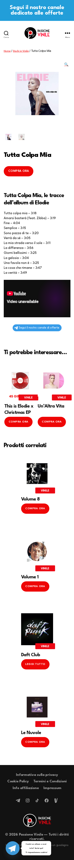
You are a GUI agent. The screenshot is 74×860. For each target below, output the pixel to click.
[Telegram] (18, 800)
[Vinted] (56, 800)
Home (7, 51)
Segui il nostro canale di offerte (39, 327)
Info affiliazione (26, 788)
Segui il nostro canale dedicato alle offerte (37, 10)
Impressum (52, 788)
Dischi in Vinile (21, 51)
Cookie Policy (18, 781)
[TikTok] (37, 800)
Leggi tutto (35, 664)
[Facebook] (46, 800)
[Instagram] (27, 800)
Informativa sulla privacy (37, 775)
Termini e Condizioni (50, 781)
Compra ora (18, 171)
